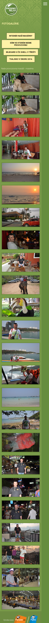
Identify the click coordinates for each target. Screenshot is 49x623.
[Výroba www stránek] (20, 622)
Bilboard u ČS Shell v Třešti (21, 52)
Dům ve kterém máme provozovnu (21, 44)
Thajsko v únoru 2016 (20, 59)
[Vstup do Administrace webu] (33, 622)
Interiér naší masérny (20, 36)
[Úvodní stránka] (11, 10)
